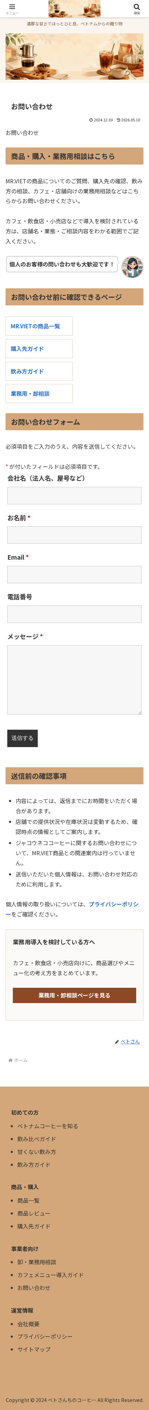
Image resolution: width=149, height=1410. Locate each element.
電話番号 (19, 596)
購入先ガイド (27, 348)
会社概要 (28, 1324)
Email (18, 556)
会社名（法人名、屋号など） (47, 477)
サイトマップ (34, 1349)
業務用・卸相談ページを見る (74, 995)
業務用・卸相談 (30, 393)
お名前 (18, 517)
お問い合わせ (34, 1287)
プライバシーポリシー (45, 1336)
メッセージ (25, 636)
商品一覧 (28, 1200)
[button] (135, 1079)
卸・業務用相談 (36, 1262)
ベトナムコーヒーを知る (47, 1126)
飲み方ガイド (27, 371)
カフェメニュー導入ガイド (50, 1275)
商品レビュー (34, 1213)
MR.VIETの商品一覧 (35, 326)
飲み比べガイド (36, 1139)
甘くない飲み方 (36, 1151)
